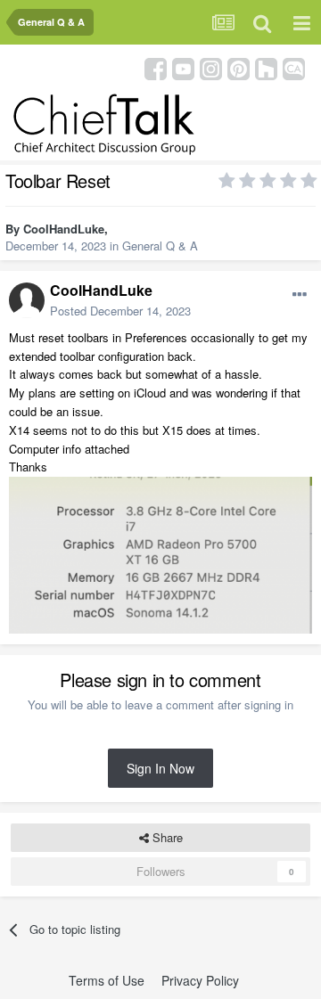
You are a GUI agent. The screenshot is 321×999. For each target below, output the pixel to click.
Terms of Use (106, 980)
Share (166, 837)
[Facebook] (155, 67)
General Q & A (160, 245)
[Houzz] (266, 67)
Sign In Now (160, 768)
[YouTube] (183, 67)
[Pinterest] (238, 67)
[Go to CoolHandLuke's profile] (27, 300)
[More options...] (299, 295)
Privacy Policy (200, 980)
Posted (120, 310)
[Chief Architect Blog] (294, 67)
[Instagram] (211, 67)
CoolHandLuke (63, 228)
